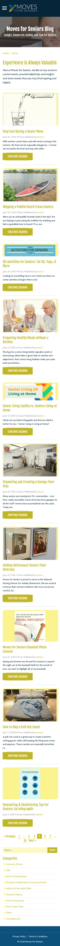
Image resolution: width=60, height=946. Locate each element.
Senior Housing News (16, 876)
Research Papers (14, 894)
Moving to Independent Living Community (26, 882)
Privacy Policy (19, 936)
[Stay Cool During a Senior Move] (30, 110)
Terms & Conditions (38, 936)
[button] (4, 8)
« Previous (9, 836)
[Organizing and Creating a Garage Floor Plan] (30, 460)
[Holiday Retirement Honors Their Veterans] (30, 544)
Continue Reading (17, 156)
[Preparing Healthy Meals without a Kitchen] (30, 316)
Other (9, 912)
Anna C (41, 137)
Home (6, 53)
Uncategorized (13, 918)
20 (25, 840)
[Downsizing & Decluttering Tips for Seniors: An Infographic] (30, 783)
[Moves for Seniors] (23, 8)
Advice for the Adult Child (18, 888)
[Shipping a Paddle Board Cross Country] (30, 185)
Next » (32, 840)
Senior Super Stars (15, 906)
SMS (8, 870)
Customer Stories (14, 864)
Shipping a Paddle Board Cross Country (28, 207)
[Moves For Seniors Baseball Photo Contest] (30, 626)
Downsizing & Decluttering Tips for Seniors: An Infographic (26, 807)
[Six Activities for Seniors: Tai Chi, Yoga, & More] (30, 250)
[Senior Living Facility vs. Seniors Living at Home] (30, 392)
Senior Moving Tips (15, 900)
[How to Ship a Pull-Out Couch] (30, 705)
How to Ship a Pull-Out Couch (21, 727)
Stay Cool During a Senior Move (23, 131)
